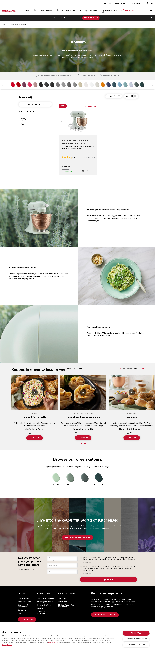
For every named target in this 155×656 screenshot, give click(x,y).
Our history (62, 602)
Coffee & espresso (45, 11)
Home (4, 24)
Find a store (27, 619)
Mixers (26, 11)
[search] (151, 11)
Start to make (111, 11)
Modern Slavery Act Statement (66, 606)
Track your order (24, 602)
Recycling (107, 3)
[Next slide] (95, 121)
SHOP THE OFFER (91, 18)
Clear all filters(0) (35, 104)
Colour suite (14, 24)
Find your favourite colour (77, 537)
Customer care (120, 3)
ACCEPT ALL (136, 633)
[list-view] (135, 96)
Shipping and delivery (45, 602)
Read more (87, 562)
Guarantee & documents (23, 606)
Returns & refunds (44, 605)
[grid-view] (131, 96)
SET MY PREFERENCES (136, 645)
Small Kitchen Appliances (70, 11)
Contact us (22, 610)
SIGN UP (110, 580)
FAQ (19, 613)
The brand (62, 598)
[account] (147, 3)
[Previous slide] (61, 121)
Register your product (105, 615)
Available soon (90, 171)
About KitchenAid (135, 3)
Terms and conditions (45, 598)
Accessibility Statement (42, 612)
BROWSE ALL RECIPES (75, 369)
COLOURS (93, 11)
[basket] (151, 3)
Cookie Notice (53, 643)
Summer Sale (130, 11)
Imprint (40, 608)
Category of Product (27, 112)
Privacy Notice (7, 645)
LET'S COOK (34, 438)
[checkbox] (81, 558)
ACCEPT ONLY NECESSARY (136, 639)
